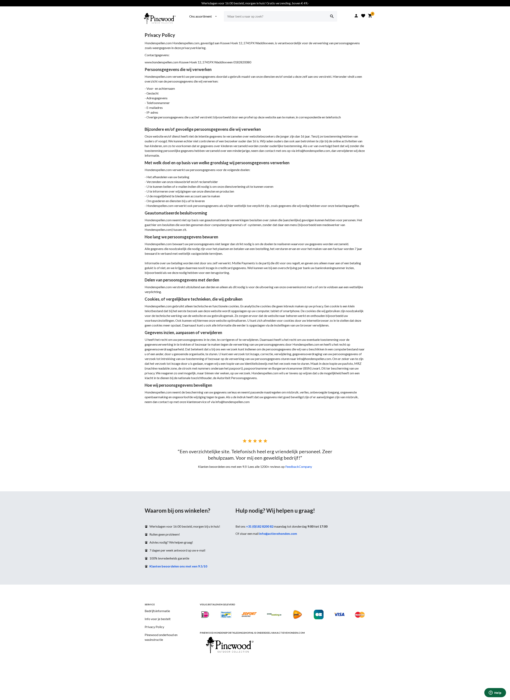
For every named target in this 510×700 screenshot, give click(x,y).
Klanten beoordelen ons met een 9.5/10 (178, 566)
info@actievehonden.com (278, 533)
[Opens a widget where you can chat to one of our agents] (495, 693)
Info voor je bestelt (158, 619)
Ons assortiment (203, 16)
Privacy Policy (154, 627)
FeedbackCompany (298, 466)
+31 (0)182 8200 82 (259, 526)
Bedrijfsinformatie (157, 611)
